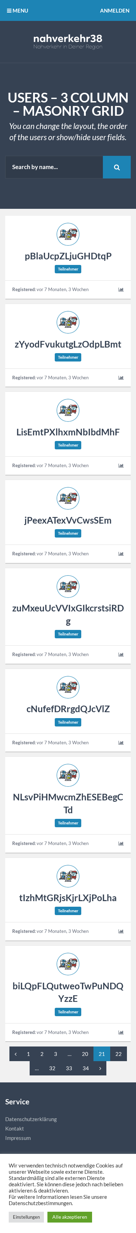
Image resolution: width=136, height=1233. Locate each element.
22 (118, 1054)
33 (69, 1068)
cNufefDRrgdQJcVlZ (68, 708)
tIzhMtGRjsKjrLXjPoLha (68, 897)
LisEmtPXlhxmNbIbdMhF (68, 431)
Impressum (18, 1138)
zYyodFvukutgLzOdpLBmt (68, 344)
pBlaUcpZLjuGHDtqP (68, 255)
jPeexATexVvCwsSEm (68, 520)
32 (52, 1068)
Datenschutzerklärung (31, 1119)
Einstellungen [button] (26, 1217)
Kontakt (14, 1128)
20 (85, 1054)
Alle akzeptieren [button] (69, 1217)
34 (86, 1068)
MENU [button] (20, 10)
